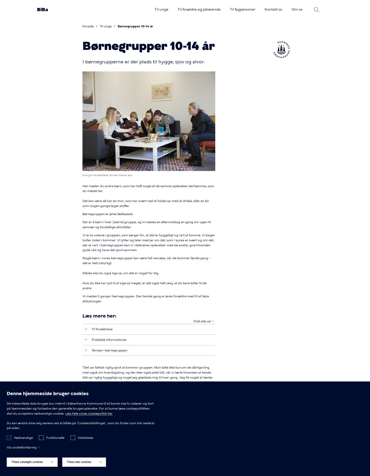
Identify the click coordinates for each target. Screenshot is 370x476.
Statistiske (85, 437)
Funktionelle (55, 437)
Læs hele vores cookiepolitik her (89, 413)
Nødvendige (23, 437)
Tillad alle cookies (79, 462)
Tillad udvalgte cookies (27, 462)
